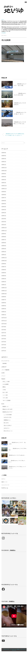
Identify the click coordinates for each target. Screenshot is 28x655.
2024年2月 (3, 212)
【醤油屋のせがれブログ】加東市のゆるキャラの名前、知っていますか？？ (14, 134)
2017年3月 (3, 344)
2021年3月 (3, 221)
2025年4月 (3, 176)
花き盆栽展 (3, 32)
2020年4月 (3, 248)
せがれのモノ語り (7, 417)
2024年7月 (3, 197)
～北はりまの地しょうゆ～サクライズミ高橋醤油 (11, 649)
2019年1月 (3, 284)
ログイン (3, 479)
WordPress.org (4, 488)
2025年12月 (4, 167)
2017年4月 (3, 341)
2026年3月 (3, 158)
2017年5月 (3, 338)
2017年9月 (3, 326)
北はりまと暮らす (7, 425)
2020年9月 (3, 233)
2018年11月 (4, 290)
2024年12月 (4, 185)
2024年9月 (3, 191)
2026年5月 (3, 155)
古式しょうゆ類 (6, 381)
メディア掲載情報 (5, 369)
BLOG (2, 403)
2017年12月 (4, 317)
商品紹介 (3, 378)
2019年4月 (3, 275)
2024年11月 (4, 188)
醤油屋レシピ (5, 406)
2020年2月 (3, 254)
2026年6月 (3, 152)
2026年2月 (3, 161)
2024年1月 (3, 215)
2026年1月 (3, 164)
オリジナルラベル (5, 360)
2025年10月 (4, 170)
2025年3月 (3, 179)
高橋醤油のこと (7, 420)
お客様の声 (3, 366)
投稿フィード (4, 482)
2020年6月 (3, 242)
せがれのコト (7, 428)
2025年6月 (3, 173)
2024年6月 (3, 200)
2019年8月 (3, 263)
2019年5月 (3, 272)
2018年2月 (3, 311)
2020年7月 (3, 239)
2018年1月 (3, 314)
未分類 (2, 372)
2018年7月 (3, 299)
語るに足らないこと (8, 430)
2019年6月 (3, 269)
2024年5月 (3, 203)
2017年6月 (3, 335)
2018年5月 (3, 305)
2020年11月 (4, 230)
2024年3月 (3, 209)
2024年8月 (3, 194)
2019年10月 (4, 260)
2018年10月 (4, 293)
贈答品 (4, 387)
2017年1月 (3, 350)
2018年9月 (3, 296)
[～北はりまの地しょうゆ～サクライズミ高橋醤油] (14, 6)
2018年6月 (3, 302)
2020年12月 (4, 227)
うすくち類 (5, 397)
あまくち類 (5, 392)
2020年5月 (3, 245)
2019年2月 (3, 281)
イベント (3, 375)
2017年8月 (3, 329)
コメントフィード (5, 485)
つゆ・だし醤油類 (6, 400)
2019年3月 (3, 278)
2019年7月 (3, 266)
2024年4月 (3, 206)
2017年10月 (4, 323)
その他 (4, 389)
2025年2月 (3, 182)
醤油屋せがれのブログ (7, 412)
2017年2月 (3, 347)
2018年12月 (4, 287)
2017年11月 (4, 320)
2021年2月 (3, 224)
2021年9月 (3, 218)
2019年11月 (4, 257)
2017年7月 (3, 332)
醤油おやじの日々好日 (7, 409)
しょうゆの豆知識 (7, 414)
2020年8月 (3, 236)
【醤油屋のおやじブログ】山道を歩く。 (17, 455)
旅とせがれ (6, 422)
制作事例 (4, 363)
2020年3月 (3, 251)
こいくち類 (5, 395)
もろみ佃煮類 (5, 384)
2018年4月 (3, 308)
